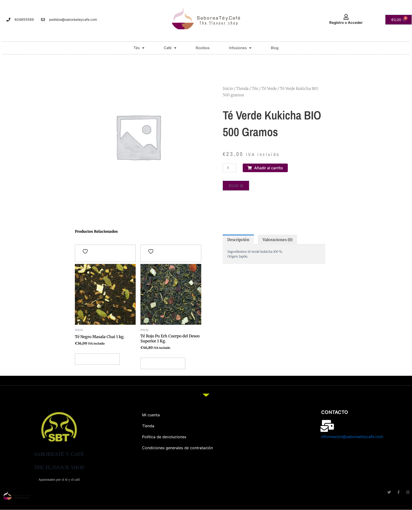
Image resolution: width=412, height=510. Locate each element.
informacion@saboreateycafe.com (352, 436)
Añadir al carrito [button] (97, 359)
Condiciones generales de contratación (177, 447)
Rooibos (203, 48)
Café (168, 48)
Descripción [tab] (238, 239)
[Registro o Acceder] (346, 17)
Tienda (242, 88)
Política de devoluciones (164, 436)
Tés (137, 48)
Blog (274, 48)
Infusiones (238, 48)
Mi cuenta (151, 414)
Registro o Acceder (346, 22)
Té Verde (269, 88)
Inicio (228, 88)
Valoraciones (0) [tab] (278, 239)
